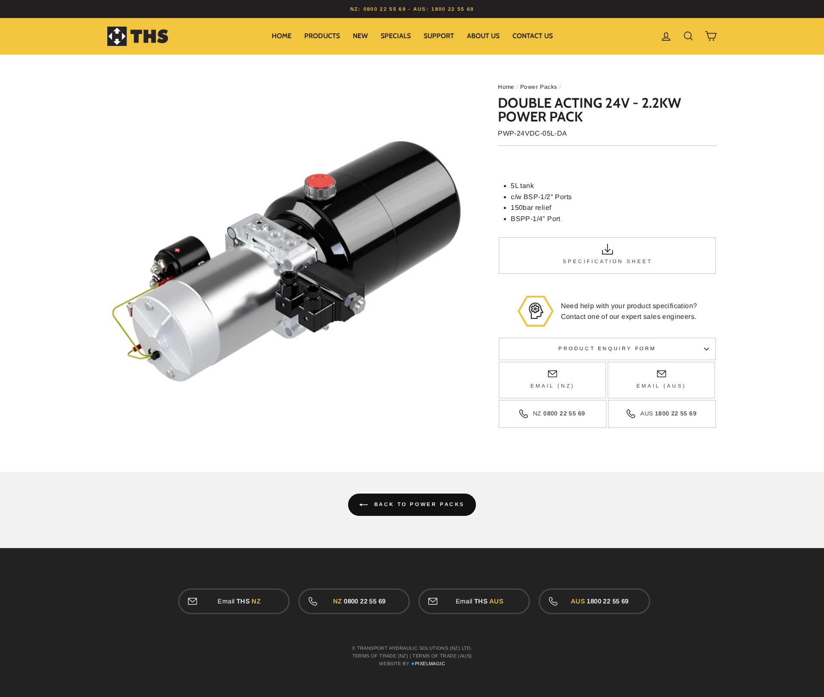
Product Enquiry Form (607, 348)
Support (439, 36)
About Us (483, 36)
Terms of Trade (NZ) (380, 655)
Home (281, 36)
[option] (412, 9)
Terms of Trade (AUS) (442, 655)
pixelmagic (430, 663)
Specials (396, 36)
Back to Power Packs (418, 504)
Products (322, 36)
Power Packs (538, 87)
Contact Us (532, 36)
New (360, 36)
